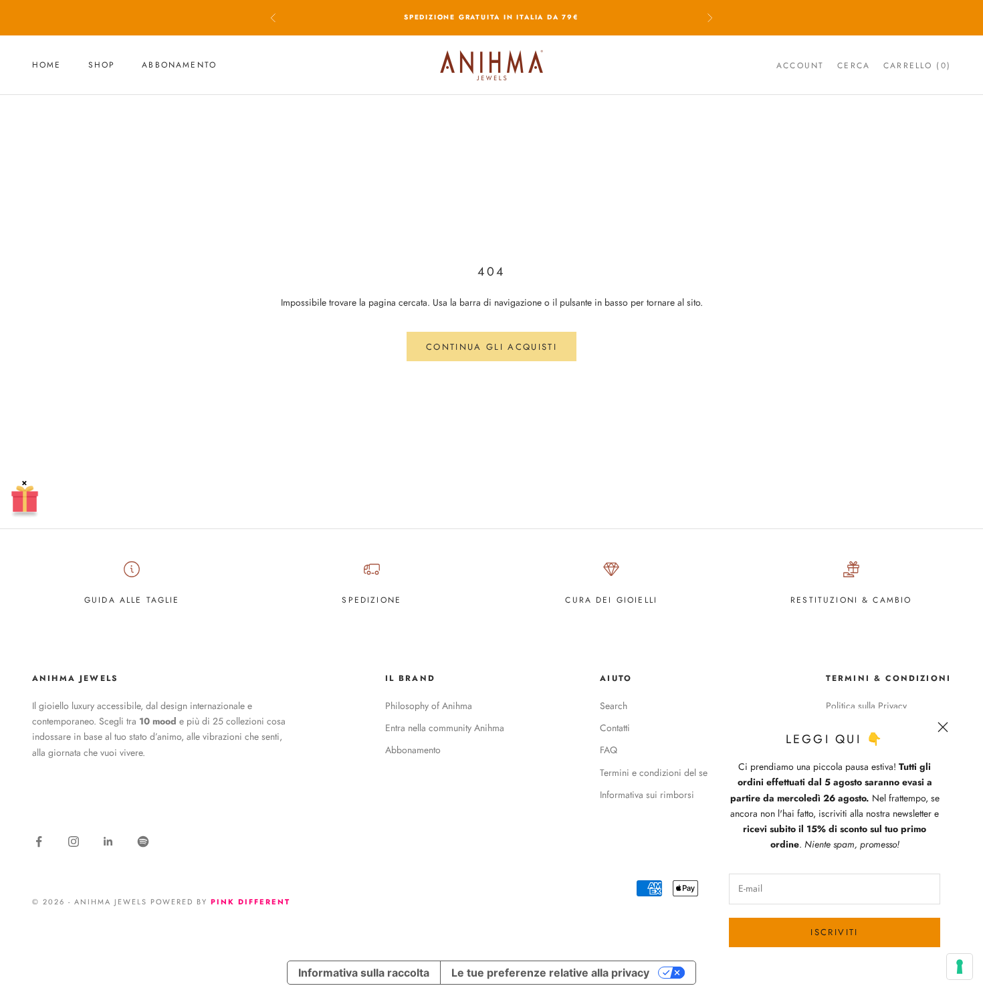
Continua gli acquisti (491, 346)
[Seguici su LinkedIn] (108, 841)
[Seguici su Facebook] (38, 841)
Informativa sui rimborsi (647, 794)
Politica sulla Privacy (866, 705)
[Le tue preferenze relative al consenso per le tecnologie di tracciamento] (959, 966)
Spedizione (371, 600)
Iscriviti (834, 932)
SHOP (102, 65)
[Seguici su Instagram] (73, 841)
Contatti (615, 727)
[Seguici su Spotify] (143, 841)
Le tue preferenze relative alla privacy (550, 972)
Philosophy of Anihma (428, 705)
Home (47, 65)
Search (613, 705)
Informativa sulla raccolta (363, 972)
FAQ (608, 750)
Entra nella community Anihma (444, 727)
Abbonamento (179, 65)
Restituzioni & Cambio (850, 600)
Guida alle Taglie (132, 600)
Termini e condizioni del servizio (665, 772)
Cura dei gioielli (611, 600)
